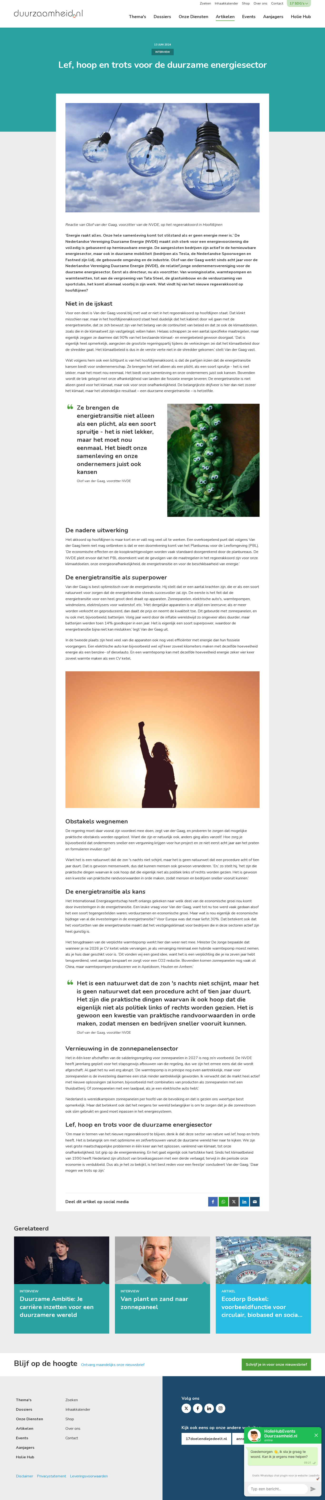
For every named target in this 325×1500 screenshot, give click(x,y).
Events (249, 17)
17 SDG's (297, 3)
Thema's (137, 17)
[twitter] (186, 1408)
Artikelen (225, 17)
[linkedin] (209, 1408)
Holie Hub (301, 17)
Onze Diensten (193, 17)
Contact (277, 3)
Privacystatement (51, 1476)
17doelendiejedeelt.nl (206, 1438)
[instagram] (220, 1408)
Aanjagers (273, 17)
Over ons (260, 3)
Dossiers (162, 17)
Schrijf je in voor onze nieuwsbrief (276, 1364)
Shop (246, 3)
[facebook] (197, 1408)
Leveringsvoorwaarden (89, 1476)
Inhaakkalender (226, 3)
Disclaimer (24, 1476)
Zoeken (205, 3)
